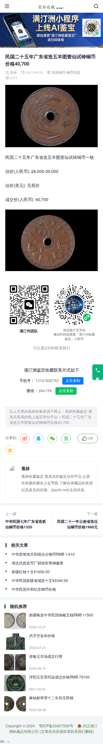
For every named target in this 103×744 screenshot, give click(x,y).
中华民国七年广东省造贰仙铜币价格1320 (25, 520)
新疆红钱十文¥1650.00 (31, 571)
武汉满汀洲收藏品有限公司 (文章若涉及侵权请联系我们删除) (53, 728)
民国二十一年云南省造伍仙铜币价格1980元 (77, 520)
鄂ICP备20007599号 (56, 725)
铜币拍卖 (73, 72)
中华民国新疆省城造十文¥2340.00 (40, 580)
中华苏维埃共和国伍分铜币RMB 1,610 (43, 554)
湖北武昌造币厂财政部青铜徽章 (37, 562)
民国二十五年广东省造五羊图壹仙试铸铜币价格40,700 (50, 419)
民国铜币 (58, 72)
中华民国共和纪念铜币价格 (34, 589)
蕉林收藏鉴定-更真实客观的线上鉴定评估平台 (51, 413)
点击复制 (72, 380)
